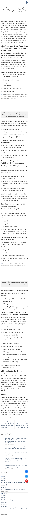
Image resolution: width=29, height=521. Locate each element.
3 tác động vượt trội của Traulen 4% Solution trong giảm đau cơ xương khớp (16, 466)
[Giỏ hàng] (27, 2)
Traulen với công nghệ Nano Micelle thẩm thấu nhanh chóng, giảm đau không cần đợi (15, 447)
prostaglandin (9, 229)
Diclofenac (4, 58)
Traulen (20, 34)
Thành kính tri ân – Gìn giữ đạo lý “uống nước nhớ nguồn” (16, 453)
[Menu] (2, 2)
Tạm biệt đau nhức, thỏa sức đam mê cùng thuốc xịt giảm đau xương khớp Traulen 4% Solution (15, 460)
